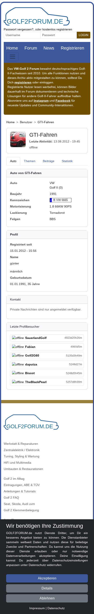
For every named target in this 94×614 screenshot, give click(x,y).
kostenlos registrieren (57, 29)
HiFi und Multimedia (17, 462)
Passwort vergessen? (18, 29)
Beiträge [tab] (48, 161)
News (49, 48)
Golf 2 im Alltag (14, 478)
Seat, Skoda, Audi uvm (19, 504)
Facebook (63, 100)
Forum (30, 48)
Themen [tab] (29, 161)
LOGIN (83, 35)
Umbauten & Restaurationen (23, 469)
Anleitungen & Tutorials (20, 491)
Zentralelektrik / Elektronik (22, 450)
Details (47, 588)
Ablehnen (47, 598)
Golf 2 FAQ (11, 497)
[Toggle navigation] (12, 56)
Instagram (41, 100)
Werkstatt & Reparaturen (21, 443)
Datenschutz (56, 608)
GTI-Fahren (46, 122)
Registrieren (72, 48)
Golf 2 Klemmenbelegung (21, 510)
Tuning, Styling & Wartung (21, 456)
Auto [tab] (13, 161)
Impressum (37, 608)
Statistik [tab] (67, 161)
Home (12, 48)
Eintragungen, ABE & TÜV (22, 485)
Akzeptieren (47, 578)
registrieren (22, 82)
